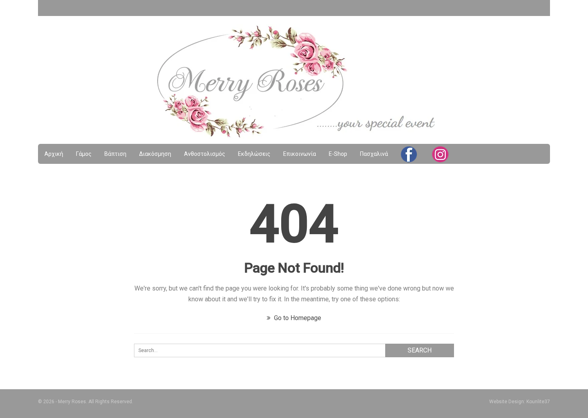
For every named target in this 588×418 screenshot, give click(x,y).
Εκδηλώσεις (254, 154)
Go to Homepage (296, 318)
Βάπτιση (115, 154)
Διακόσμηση (155, 154)
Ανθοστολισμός (204, 154)
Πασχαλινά (374, 154)
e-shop (338, 154)
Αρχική (53, 154)
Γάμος (84, 154)
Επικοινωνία (299, 154)
